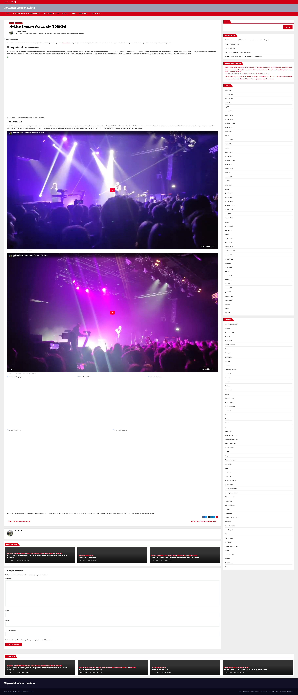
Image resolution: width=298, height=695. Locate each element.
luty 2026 (227, 107)
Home (7, 13)
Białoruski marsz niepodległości (19, 521)
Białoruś (12, 23)
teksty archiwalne (230, 505)
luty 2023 (227, 234)
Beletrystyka (228, 353)
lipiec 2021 (228, 304)
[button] (290, 13)
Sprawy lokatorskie (45, 553)
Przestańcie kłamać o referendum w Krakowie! (238, 52)
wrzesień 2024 (229, 164)
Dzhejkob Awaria (21, 31)
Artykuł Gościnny (166, 560)
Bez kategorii (228, 357)
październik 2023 (230, 205)
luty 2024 (227, 189)
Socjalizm (228, 472)
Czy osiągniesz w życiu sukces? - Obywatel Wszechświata (241, 73)
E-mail (7, 620)
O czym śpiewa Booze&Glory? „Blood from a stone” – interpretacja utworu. (272, 76)
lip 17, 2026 (83, 672)
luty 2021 (227, 308)
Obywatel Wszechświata (19, 7)
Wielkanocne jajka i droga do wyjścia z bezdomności (175, 557)
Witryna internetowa (10, 630)
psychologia (228, 464)
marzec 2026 (228, 102)
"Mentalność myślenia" (231, 324)
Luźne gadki (228, 431)
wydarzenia (58, 553)
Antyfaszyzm (10, 553)
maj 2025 (227, 135)
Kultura (227, 423)
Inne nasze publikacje (51, 13)
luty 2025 (227, 148)
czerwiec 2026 (229, 94)
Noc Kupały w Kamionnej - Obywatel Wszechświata (239, 79)
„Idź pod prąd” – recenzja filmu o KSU (204, 521)
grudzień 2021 (229, 292)
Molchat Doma (66, 43)
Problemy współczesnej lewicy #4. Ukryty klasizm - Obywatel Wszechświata (246, 69)
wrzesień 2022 (229, 255)
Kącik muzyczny (18, 23)
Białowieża (228, 365)
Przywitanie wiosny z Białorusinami (264, 79)
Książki (227, 418)
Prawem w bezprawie (231, 460)
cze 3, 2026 (229, 672)
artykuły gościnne (230, 344)
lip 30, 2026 (11, 672)
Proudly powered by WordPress (11, 691)
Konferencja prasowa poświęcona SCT (281, 67)
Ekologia (227, 381)
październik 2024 (230, 160)
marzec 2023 (228, 230)
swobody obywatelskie (231, 493)
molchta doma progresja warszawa (65, 33)
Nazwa (7, 610)
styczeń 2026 (228, 111)
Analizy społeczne (230, 332)
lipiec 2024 (228, 172)
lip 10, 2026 (156, 672)
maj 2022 (227, 271)
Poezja (227, 451)
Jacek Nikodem (229, 398)
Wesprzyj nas (96, 13)
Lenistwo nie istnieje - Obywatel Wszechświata (238, 76)
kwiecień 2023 (229, 226)
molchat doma (39, 33)
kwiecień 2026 (229, 98)
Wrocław (227, 534)
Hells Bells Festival (87, 557)
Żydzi (226, 567)
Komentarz (8, 578)
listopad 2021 (229, 296)
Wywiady (227, 550)
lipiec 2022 (228, 263)
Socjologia (228, 476)
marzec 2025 (228, 144)
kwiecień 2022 (229, 275)
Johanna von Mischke (22, 560)
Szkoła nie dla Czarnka (231, 497)
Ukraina (53, 553)
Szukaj (227, 22)
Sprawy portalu (229, 484)
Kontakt (65, 13)
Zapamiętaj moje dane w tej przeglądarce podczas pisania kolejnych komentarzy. (29, 640)
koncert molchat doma (30, 33)
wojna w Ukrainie (230, 525)
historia (227, 394)
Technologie (228, 501)
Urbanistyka (228, 513)
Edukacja (227, 377)
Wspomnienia (229, 538)
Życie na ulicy (194, 555)
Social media (83, 13)
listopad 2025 (229, 119)
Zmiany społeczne (230, 554)
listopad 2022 (229, 246)
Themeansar (30, 691)
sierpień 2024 (229, 168)
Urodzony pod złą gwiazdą (232, 517)
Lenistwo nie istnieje (264, 73)
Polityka (227, 456)
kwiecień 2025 (229, 139)
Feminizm (228, 386)
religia (226, 468)
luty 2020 (227, 312)
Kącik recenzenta (230, 406)
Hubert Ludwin (92, 560)
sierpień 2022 (229, 259)
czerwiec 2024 (229, 176)
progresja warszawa (79, 33)
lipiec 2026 (228, 90)
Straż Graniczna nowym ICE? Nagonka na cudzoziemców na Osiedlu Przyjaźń (37, 556)
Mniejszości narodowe (24, 553)
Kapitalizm (228, 410)
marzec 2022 (228, 279)
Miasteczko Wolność (231, 435)
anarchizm (228, 336)
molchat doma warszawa (50, 33)
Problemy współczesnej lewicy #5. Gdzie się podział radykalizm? (243, 56)
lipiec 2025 (228, 131)
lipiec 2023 (228, 214)
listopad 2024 (229, 156)
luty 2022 (227, 283)
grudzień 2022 (229, 242)
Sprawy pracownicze (231, 488)
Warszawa (175, 555)
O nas (74, 13)
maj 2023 (227, 222)
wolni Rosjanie (229, 530)
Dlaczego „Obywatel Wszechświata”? (26, 13)
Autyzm (227, 349)
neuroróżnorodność (230, 443)
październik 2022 (230, 251)
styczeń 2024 (228, 193)
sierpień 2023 (229, 209)
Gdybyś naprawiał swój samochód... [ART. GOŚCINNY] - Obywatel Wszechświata (247, 67)
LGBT (226, 427)
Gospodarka (228, 390)
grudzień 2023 (229, 197)
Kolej (226, 414)
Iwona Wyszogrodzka (95, 672)
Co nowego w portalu (231, 369)
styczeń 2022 (228, 288)
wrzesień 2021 (229, 300)
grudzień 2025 (229, 115)
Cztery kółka (228, 373)
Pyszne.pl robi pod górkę (232, 44)
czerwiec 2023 (229, 218)
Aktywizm (154, 555)
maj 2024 (227, 181)
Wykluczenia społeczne (184, 555)
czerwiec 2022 (229, 267)
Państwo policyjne (35, 553)
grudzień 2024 (229, 152)
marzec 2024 (228, 185)
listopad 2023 (229, 201)
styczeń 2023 (228, 238)
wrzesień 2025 (229, 127)
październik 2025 (230, 123)
